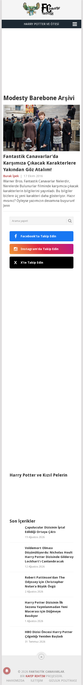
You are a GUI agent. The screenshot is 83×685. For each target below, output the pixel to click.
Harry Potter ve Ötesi (41, 24)
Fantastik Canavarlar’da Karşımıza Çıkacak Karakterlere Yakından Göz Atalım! (39, 163)
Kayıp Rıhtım (35, 676)
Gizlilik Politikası (63, 680)
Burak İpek (11, 176)
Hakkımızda (15, 680)
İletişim (37, 680)
